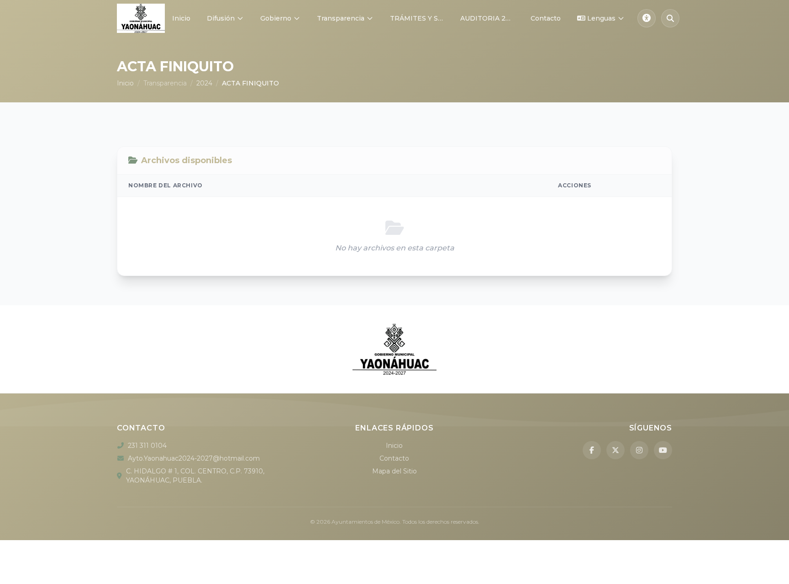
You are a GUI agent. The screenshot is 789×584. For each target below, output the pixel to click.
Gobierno (275, 18)
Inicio (181, 18)
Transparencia (340, 18)
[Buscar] (670, 18)
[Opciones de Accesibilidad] (646, 18)
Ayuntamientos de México (365, 521)
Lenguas (601, 18)
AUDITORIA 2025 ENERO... (490, 18)
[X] (615, 450)
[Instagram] (639, 450)
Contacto (546, 18)
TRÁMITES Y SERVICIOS (420, 18)
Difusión (221, 18)
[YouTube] (663, 450)
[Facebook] (592, 450)
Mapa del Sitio (394, 471)
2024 (204, 83)
